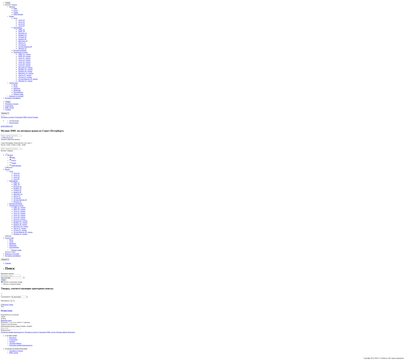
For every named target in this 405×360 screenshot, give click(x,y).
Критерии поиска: (7, 273)
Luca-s (16, 10)
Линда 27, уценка (20, 228)
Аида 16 (16, 175)
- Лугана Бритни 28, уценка (28, 79)
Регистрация (13, 123)
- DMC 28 (21, 31)
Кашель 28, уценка (20, 224)
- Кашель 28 (22, 39)
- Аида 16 (21, 22)
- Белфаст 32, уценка (25, 69)
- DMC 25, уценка (24, 54)
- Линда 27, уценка (24, 75)
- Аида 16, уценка (24, 62)
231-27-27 (7, 137)
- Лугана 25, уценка (25, 77)
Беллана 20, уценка (20, 221)
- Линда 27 (21, 43)
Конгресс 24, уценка (21, 226)
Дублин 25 (17, 190)
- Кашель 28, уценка (25, 71)
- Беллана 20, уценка (25, 67)
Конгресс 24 (18, 194)
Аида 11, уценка (19, 211)
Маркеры (17, 88)
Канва (11, 16)
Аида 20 (16, 179)
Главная (8, 263)
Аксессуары (13, 83)
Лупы (16, 86)
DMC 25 (17, 183)
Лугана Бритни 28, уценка (23, 232)
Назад (8, 3)
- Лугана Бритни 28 (25, 47)
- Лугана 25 (22, 45)
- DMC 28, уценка (24, 56)
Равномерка (18, 28)
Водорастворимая (20, 50)
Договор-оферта (62, 332)
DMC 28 (17, 184)
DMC (15, 9)
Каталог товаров (11, 5)
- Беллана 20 (22, 33)
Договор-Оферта (15, 343)
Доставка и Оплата (16, 351)
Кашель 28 (17, 192)
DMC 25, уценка (19, 207)
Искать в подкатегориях (12, 284)
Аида (15, 18)
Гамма (16, 12)
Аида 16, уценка (19, 215)
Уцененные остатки (21, 52)
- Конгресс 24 (22, 41)
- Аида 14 (21, 20)
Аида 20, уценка (19, 219)
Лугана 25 (17, 198)
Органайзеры (18, 92)
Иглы (15, 85)
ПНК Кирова (18, 14)
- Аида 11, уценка (24, 58)
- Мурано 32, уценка (25, 81)
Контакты (71, 332)
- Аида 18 (21, 24)
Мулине (12, 7)
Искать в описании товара (12, 282)
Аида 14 (16, 173)
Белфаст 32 (17, 188)
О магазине (9, 106)
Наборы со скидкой (16, 96)
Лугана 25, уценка (20, 230)
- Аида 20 (21, 26)
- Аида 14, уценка (24, 60)
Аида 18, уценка (19, 217)
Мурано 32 (17, 202)
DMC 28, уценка (19, 209)
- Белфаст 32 (22, 35)
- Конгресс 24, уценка (25, 73)
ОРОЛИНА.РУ (7, 126)
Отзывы (8, 109)
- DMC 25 (21, 29)
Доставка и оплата (11, 104)
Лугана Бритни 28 (20, 200)
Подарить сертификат (13, 98)
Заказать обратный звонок (10, 139)
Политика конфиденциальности (12, 332)
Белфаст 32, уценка (20, 223)
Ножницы (17, 90)
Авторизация (14, 121)
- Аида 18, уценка (24, 64)
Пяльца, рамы (18, 94)
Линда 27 (17, 196)
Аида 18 (16, 177)
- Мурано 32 (22, 48)
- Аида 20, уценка (24, 66)
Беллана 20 (17, 186)
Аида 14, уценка (19, 213)
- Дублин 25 (22, 37)
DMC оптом (9, 107)
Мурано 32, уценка (20, 234)
